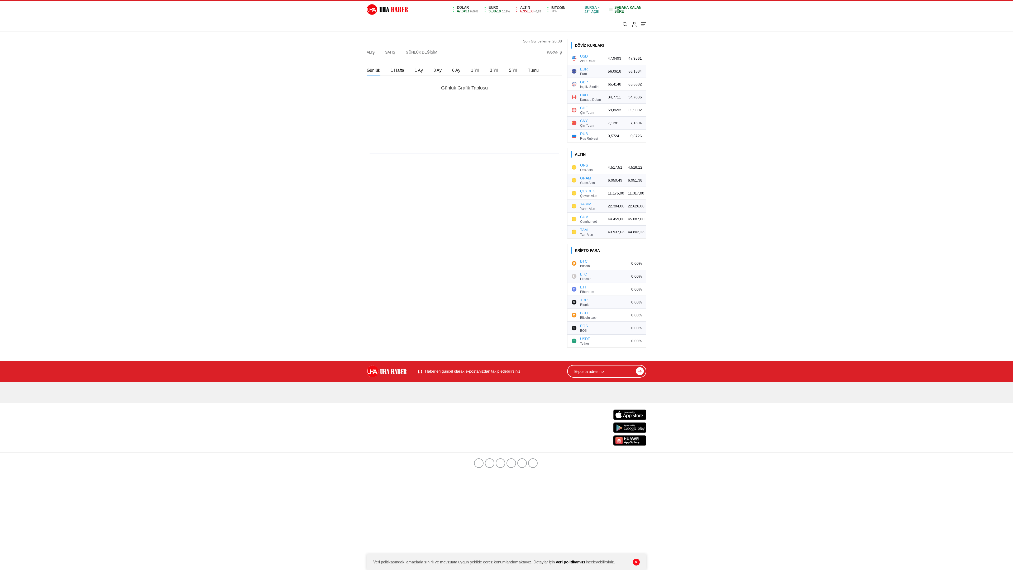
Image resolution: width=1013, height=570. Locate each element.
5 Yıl (513, 70)
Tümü (533, 70)
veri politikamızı (570, 562)
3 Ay (437, 70)
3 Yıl (494, 70)
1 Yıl (475, 70)
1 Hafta (397, 70)
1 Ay (419, 70)
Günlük (373, 70)
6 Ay (456, 70)
